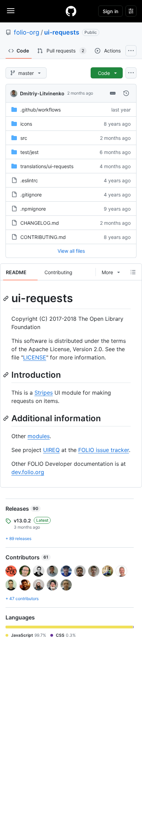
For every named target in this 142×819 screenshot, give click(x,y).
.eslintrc (29, 180)
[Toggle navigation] (11, 11)
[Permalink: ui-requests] (6, 298)
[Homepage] (71, 11)
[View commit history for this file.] (126, 93)
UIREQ (51, 449)
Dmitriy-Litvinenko (42, 93)
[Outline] (133, 272)
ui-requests (61, 32)
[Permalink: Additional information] (6, 418)
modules (39, 436)
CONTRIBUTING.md (43, 237)
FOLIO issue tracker (103, 449)
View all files (71, 251)
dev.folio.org (27, 472)
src (23, 138)
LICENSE (34, 357)
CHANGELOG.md (39, 223)
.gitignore (31, 194)
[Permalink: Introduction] (6, 374)
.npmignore (33, 209)
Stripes (43, 392)
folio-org (26, 32)
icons (26, 124)
